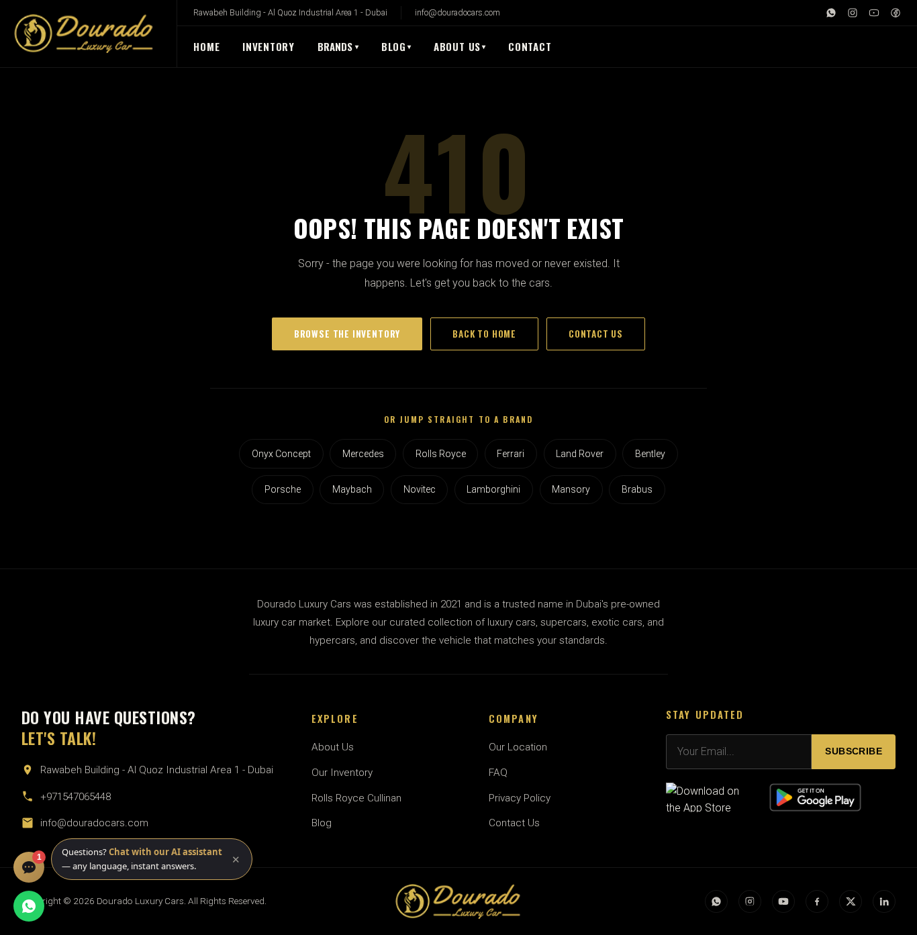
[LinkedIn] (884, 901)
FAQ (498, 773)
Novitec (419, 489)
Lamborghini (493, 489)
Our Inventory (342, 773)
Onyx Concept (281, 453)
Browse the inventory (347, 333)
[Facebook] (895, 12)
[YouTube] (874, 12)
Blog (393, 46)
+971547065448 (75, 797)
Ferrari (510, 453)
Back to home (484, 333)
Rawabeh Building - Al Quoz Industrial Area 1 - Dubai (290, 12)
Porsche (282, 489)
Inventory (268, 46)
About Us (457, 46)
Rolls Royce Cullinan (356, 798)
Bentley (650, 453)
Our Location (518, 747)
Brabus (637, 489)
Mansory (571, 489)
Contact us (596, 333)
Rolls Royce (441, 453)
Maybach (352, 489)
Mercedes (363, 453)
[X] (850, 901)
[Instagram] (852, 12)
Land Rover (580, 453)
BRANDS (338, 46)
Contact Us (514, 823)
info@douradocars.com (457, 12)
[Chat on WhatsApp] (28, 906)
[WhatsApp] (831, 12)
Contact (529, 46)
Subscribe (853, 751)
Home (206, 46)
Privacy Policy (519, 798)
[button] (151, 859)
